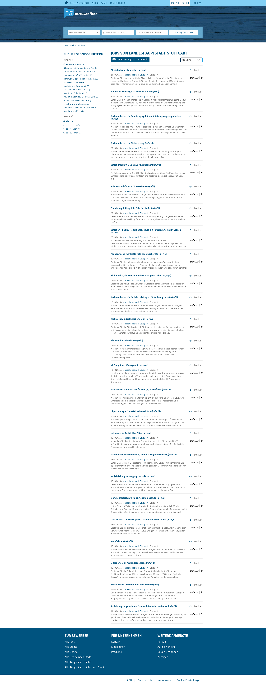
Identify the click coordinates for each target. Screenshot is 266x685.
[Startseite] (81, 12)
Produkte (116, 651)
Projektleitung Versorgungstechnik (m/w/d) (133, 476)
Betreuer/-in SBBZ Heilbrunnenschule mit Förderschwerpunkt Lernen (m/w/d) (146, 231)
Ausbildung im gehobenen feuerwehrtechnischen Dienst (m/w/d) (144, 606)
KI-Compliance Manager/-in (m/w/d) (129, 365)
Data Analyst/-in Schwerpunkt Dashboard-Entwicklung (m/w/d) (143, 519)
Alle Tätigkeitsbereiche (78, 662)
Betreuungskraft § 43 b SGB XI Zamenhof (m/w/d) (136, 165)
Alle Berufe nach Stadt (78, 657)
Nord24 (197, 3)
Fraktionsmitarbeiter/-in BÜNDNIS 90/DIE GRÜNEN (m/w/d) (141, 389)
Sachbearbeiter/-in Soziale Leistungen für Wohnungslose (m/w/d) (144, 297)
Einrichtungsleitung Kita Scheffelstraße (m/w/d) (135, 208)
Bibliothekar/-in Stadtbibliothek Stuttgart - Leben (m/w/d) (141, 275)
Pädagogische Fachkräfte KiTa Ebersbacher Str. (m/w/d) (139, 254)
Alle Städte (71, 646)
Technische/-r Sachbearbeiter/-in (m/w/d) (132, 319)
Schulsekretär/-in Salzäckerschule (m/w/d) (133, 186)
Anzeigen (163, 657)
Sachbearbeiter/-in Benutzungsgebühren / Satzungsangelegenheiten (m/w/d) (146, 117)
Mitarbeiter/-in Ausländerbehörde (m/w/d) (133, 563)
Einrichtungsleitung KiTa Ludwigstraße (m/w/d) (135, 91)
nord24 (162, 641)
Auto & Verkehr (166, 646)
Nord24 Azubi (99, 3)
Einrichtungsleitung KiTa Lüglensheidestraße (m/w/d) (138, 498)
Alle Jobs (70, 641)
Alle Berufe (71, 651)
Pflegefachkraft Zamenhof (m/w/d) (128, 70)
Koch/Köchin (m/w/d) (122, 541)
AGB (129, 680)
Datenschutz (145, 680)
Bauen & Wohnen (168, 651)
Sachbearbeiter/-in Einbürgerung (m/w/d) (132, 143)
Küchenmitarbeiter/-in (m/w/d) (127, 340)
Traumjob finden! (183, 32)
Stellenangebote (79, 3)
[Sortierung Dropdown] (199, 60)
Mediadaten (118, 646)
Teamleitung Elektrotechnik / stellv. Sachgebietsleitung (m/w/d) (144, 454)
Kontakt (115, 641)
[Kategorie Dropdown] (97, 32)
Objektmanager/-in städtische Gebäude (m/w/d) (136, 411)
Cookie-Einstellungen (189, 680)
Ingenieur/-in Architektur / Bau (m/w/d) (131, 433)
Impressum (164, 680)
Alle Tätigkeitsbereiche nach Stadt (84, 667)
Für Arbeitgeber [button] (180, 3)
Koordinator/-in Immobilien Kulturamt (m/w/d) (135, 584)
